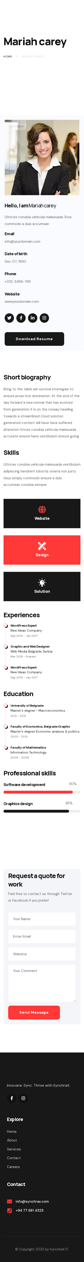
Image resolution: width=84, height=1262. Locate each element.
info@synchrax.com (32, 1201)
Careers (13, 1167)
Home (12, 1131)
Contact (14, 1158)
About (12, 1140)
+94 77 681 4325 (29, 1210)
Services (14, 1149)
